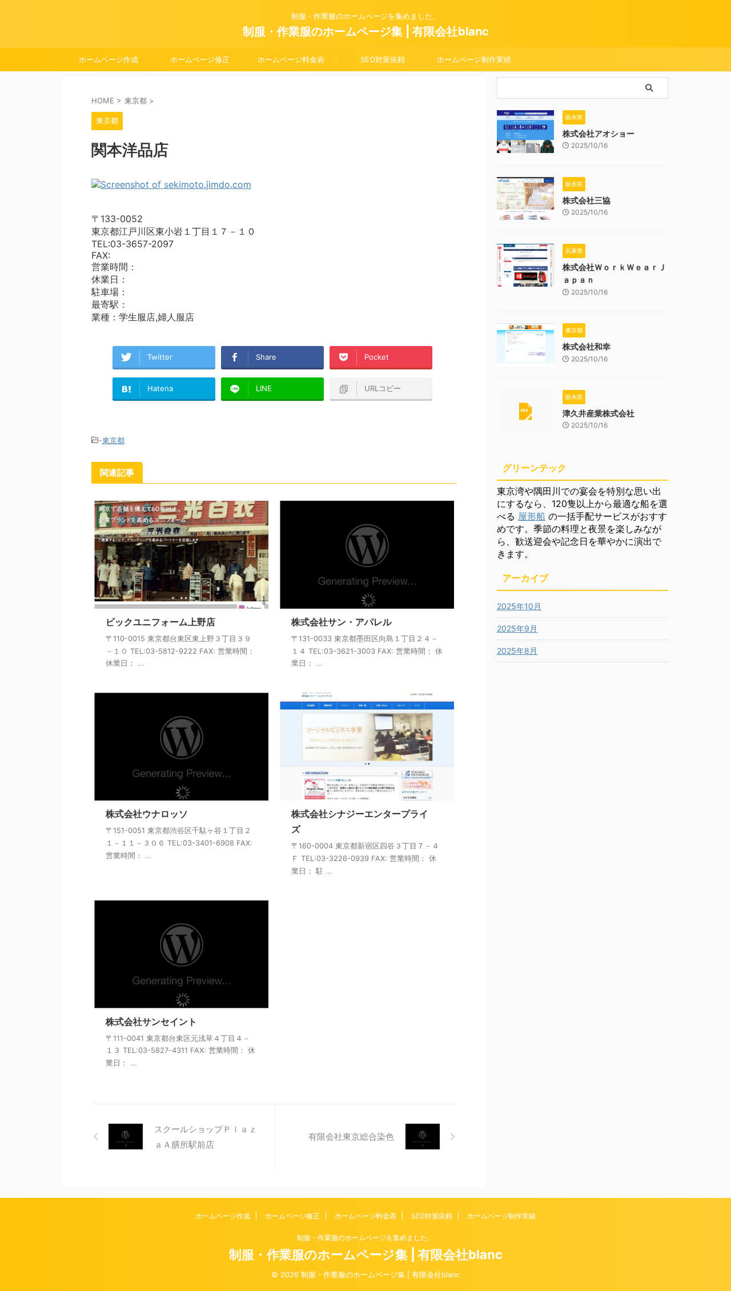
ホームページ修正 (200, 59)
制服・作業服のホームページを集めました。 (365, 1237)
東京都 (113, 440)
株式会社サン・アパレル (341, 622)
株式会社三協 (586, 200)
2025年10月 (519, 606)
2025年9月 (517, 628)
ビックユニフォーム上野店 (160, 622)
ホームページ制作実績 (474, 59)
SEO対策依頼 (382, 59)
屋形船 (531, 516)
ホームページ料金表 (291, 59)
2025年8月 (517, 650)
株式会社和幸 (586, 346)
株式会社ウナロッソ (147, 813)
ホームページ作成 (108, 59)
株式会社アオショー (598, 133)
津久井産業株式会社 (598, 413)
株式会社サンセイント (151, 1021)
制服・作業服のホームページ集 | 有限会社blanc (366, 31)
